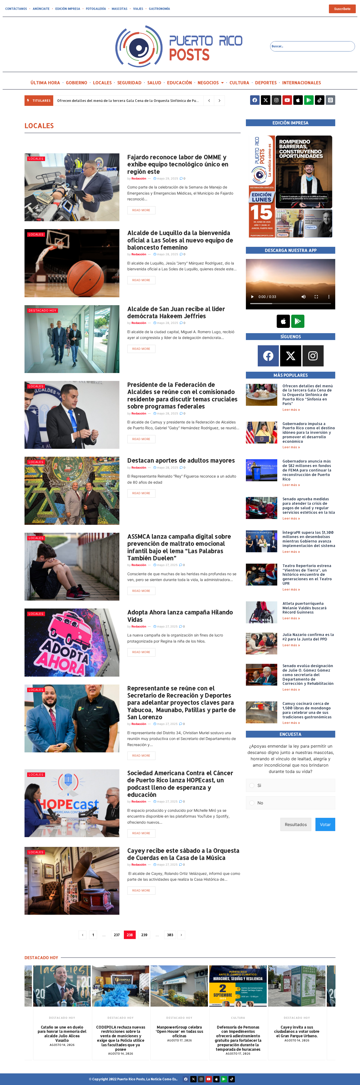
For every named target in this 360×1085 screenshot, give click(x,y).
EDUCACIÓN (179, 82)
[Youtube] (287, 100)
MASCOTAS (119, 9)
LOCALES (102, 82)
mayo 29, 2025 (167, 178)
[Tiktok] (319, 100)
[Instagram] (276, 100)
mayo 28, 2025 (167, 254)
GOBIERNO (76, 82)
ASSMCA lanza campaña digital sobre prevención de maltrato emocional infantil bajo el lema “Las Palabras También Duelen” (179, 547)
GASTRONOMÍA (159, 9)
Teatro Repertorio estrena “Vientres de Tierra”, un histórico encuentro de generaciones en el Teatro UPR (307, 574)
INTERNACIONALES (301, 82)
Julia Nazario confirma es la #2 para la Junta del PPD (308, 636)
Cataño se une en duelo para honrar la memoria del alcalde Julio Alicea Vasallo (297, 1033)
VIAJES (138, 9)
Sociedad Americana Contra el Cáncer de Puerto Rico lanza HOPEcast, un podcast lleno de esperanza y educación (180, 783)
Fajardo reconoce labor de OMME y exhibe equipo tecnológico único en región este (177, 164)
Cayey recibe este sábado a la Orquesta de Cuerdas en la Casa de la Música (183, 854)
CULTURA (239, 82)
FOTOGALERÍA (96, 9)
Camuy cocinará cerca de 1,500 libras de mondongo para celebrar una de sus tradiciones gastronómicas (308, 710)
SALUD (154, 82)
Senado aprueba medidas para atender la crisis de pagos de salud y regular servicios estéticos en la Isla (309, 505)
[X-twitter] (265, 100)
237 (117, 935)
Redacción (139, 178)
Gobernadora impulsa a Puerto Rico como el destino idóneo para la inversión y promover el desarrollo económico (309, 432)
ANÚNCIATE (41, 9)
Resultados (296, 824)
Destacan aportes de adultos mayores (181, 460)
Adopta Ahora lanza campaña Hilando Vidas (180, 615)
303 (170, 935)
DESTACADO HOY (42, 310)
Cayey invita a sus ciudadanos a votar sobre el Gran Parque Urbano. (238, 1031)
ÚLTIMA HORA (45, 82)
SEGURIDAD (129, 82)
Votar (325, 824)
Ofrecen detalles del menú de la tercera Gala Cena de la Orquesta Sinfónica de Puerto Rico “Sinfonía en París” (150, 100)
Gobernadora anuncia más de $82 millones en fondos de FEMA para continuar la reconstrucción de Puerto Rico (307, 470)
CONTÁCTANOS (16, 9)
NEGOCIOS (208, 82)
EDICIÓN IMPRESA (67, 9)
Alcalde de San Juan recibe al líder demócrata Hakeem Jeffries (176, 312)
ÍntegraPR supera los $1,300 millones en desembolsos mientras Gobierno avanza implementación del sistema (309, 539)
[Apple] (298, 100)
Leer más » (291, 410)
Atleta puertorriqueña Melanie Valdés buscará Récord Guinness (305, 608)
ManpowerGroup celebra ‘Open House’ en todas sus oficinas (120, 1031)
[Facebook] (255, 100)
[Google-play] (309, 100)
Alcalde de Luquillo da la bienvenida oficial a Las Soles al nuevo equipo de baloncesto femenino (180, 240)
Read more (141, 210)
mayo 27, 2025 (167, 565)
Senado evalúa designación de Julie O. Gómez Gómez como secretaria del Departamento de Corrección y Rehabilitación (308, 674)
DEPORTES (265, 82)
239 (144, 935)
